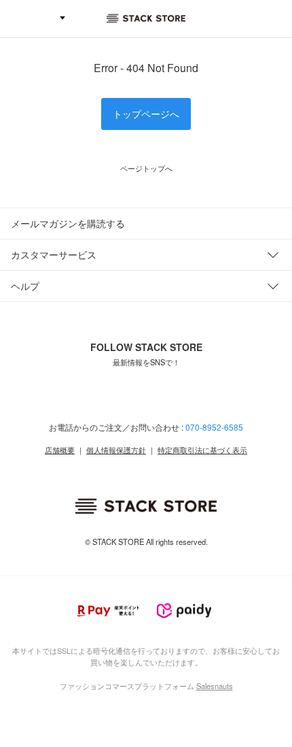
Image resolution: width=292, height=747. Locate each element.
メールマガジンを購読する (68, 223)
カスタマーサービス (53, 254)
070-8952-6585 (214, 427)
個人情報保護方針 (116, 449)
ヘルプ (25, 286)
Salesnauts (214, 685)
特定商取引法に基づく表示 (202, 449)
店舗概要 (60, 449)
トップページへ (146, 113)
